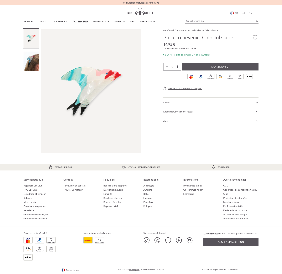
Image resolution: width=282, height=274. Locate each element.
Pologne (147, 206)
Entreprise (188, 193)
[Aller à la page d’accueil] (141, 11)
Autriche (147, 189)
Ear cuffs (107, 193)
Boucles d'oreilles (112, 202)
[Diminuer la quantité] (166, 66)
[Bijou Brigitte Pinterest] (179, 240)
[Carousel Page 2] (31, 61)
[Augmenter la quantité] (177, 66)
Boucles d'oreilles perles (115, 185)
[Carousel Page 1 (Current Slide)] (31, 38)
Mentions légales (231, 202)
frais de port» (134, 270)
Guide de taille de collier (36, 218)
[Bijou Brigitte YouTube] (189, 240)
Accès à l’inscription (231, 241)
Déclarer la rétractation (235, 210)
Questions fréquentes (35, 206)
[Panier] (257, 13)
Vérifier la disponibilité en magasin (185, 88)
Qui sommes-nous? (193, 189)
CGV (225, 185)
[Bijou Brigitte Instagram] (157, 240)
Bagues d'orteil (110, 206)
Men (132, 21)
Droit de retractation (233, 206)
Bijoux (44, 21)
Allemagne (148, 185)
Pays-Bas (148, 202)
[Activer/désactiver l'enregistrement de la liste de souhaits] (254, 37)
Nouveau (29, 21)
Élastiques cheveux (113, 189)
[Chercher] (257, 21)
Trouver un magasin (73, 189)
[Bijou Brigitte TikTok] (146, 240)
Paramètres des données (235, 218)
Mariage (119, 21)
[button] (243, 13)
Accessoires (80, 21)
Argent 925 (61, 21)
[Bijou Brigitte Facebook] (168, 240)
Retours (28, 197)
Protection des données (235, 197)
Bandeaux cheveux (112, 197)
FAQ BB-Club (30, 189)
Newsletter (29, 210)
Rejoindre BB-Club (33, 185)
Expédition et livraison (35, 193)
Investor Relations (192, 185)
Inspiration (147, 21)
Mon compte (30, 202)
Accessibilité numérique (235, 214)
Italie (145, 193)
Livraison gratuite (178, 48)
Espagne (147, 197)
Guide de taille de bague (36, 214)
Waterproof (101, 21)
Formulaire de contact (74, 185)
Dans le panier (220, 66)
